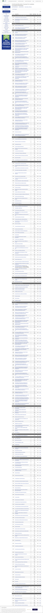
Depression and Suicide (18, 543)
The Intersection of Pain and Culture (19, 210)
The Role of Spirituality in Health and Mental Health (21, 180)
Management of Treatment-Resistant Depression (21, 537)
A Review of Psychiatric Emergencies (20, 564)
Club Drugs (16, 581)
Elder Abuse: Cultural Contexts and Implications (21, 273)
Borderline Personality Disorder (19, 475)
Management (6, 26)
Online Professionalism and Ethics (19, 271)
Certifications (20, 1)
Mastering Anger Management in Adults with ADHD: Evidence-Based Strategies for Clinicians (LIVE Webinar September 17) (22, 71)
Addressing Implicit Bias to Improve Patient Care (21, 206)
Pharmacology (6, 31)
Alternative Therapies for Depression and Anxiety (21, 155)
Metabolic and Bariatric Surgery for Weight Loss (21, 435)
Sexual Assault (17, 234)
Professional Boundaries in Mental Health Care (21, 219)
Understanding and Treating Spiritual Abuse (20, 17)
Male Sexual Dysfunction (18, 440)
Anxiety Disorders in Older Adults (19, 499)
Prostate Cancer (17, 444)
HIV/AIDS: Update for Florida (18, 291)
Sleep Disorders (17, 298)
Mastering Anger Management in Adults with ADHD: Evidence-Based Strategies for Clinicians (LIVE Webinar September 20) (22, 108)
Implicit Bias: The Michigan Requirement (20, 583)
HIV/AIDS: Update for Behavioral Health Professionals (22, 285)
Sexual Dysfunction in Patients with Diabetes (21, 293)
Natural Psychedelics (18, 157)
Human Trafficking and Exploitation (19, 232)
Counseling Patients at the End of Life (20, 226)
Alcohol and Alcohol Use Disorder (19, 494)
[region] (21, 609)
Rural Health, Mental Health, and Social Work (21, 170)
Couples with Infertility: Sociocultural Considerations (22, 185)
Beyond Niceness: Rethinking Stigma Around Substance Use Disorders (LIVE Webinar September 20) (22, 102)
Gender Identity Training (18, 200)
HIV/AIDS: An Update (18, 300)
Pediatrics (6, 29)
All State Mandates (6, 15)
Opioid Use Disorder (17, 574)
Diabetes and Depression (18, 533)
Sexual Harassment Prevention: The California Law (21, 254)
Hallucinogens (17, 579)
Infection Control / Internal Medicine (6, 23)
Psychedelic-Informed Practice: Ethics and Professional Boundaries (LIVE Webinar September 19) (21, 93)
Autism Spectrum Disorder (18, 450)
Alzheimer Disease (17, 526)
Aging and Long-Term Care (18, 281)
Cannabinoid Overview (18, 144)
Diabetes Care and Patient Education (20, 288)
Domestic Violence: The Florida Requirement (21, 275)
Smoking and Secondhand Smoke (19, 196)
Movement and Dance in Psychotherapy (20, 141)
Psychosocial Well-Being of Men (19, 442)
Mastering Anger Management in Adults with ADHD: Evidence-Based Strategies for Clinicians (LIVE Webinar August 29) (22, 49)
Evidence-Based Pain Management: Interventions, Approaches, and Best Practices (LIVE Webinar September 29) (21, 129)
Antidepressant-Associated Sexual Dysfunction (21, 589)
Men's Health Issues (17, 438)
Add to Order (24, 15)
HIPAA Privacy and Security (18, 423)
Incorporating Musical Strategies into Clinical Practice (22, 508)
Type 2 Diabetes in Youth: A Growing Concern (21, 456)
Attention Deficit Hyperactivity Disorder (20, 528)
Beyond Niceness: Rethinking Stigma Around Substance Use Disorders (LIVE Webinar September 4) (22, 57)
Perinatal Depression (18, 540)
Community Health (6, 20)
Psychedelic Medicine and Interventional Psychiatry (21, 506)
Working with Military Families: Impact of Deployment (22, 483)
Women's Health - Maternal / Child (6, 32)
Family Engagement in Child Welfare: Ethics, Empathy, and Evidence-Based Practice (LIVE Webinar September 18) (22, 77)
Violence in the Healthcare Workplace (20, 250)
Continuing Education (12, 1)
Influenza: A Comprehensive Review (19, 289)
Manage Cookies (29, 609)
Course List (6, 9)
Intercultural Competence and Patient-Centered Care (22, 261)
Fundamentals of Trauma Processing (20, 478)
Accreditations (38, 1)
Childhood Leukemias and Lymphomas (20, 452)
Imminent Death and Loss (18, 259)
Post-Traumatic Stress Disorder (19, 524)
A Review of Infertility (18, 187)
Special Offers (6, 6)
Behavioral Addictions (18, 487)
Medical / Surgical (6, 27)
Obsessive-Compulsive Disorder (19, 552)
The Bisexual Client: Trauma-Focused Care (20, 163)
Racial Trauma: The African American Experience (21, 519)
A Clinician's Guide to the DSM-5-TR (19, 504)
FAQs (33, 1)
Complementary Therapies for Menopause (20, 153)
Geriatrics (6, 22)
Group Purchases (28, 1)
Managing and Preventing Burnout (19, 416)
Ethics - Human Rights (6, 21)
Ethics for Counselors (18, 223)
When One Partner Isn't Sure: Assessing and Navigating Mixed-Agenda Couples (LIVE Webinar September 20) (21, 114)
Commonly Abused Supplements (19, 146)
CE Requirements (6, 11)
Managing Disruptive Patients (19, 243)
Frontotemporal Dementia (18, 467)
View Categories (15, 9)
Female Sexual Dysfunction (18, 598)
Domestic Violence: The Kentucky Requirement (21, 230)
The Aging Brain (17, 497)
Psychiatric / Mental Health (6, 30)
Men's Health (6, 28)
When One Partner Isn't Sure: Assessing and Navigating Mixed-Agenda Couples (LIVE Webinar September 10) (21, 64)
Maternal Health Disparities (18, 595)
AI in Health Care (17, 432)
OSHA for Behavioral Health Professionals (20, 414)
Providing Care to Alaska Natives (19, 239)
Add (40, 17)
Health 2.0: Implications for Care (19, 25)
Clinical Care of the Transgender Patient (20, 176)
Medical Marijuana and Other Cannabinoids (20, 591)
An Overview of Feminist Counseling (20, 517)
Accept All (35, 609)
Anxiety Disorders (17, 21)
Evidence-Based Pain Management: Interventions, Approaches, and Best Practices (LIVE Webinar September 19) (21, 96)
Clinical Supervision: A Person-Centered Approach (21, 515)
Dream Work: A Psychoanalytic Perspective (20, 492)
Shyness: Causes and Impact (19, 485)
